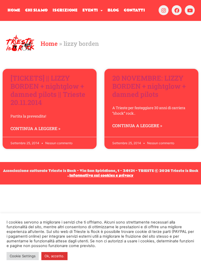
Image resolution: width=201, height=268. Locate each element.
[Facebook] (177, 10)
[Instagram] (164, 10)
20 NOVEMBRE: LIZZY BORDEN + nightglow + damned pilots (149, 86)
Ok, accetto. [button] (54, 256)
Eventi (90, 10)
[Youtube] (190, 10)
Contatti (134, 10)
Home (14, 10)
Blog (113, 10)
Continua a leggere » (35, 128)
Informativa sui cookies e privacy (101, 175)
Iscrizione (65, 10)
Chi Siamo (36, 10)
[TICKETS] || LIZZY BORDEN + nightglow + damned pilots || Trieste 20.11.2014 (47, 90)
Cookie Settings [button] (23, 256)
